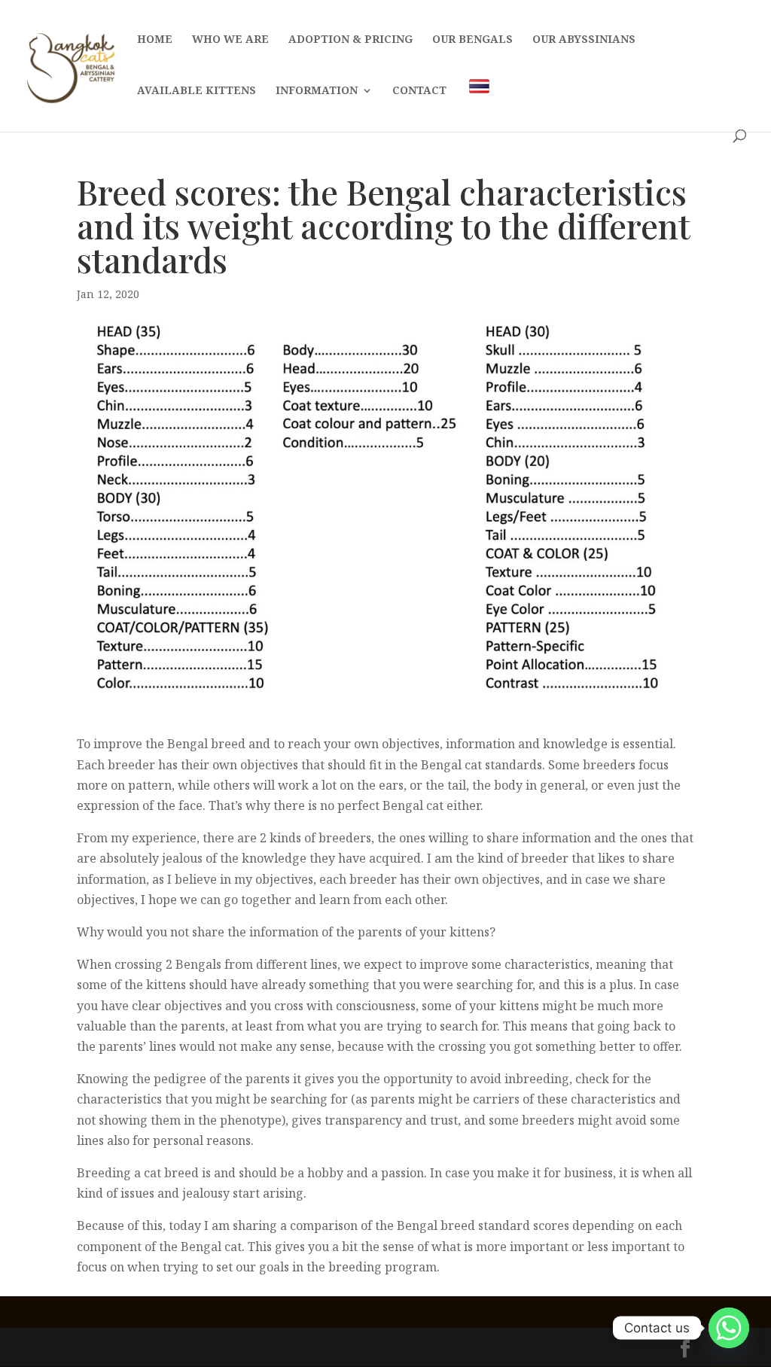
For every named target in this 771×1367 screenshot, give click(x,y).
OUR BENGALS (472, 40)
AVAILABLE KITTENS (196, 91)
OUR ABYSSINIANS (583, 40)
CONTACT (419, 91)
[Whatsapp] (729, 1328)
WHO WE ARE (230, 40)
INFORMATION (317, 91)
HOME (154, 40)
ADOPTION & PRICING (350, 40)
